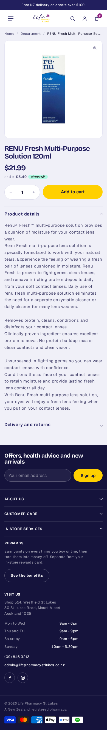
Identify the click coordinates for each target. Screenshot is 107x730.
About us (14, 499)
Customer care (20, 513)
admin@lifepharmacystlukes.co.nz (34, 665)
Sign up (88, 475)
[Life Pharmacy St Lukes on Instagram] (23, 677)
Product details (22, 214)
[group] (53, 89)
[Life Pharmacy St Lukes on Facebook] (9, 677)
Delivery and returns (27, 424)
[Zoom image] (94, 48)
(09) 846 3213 (17, 656)
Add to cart (73, 192)
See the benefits (27, 575)
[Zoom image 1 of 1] (53, 89)
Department (31, 33)
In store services (23, 529)
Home (9, 33)
